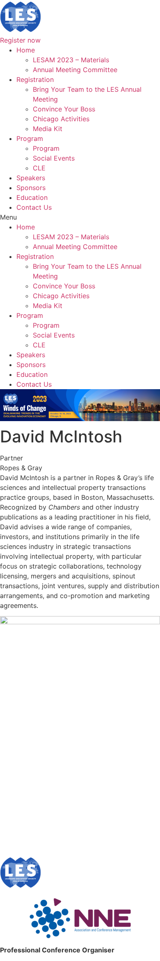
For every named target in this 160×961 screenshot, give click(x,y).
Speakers (30, 178)
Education (32, 197)
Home (25, 50)
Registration (35, 79)
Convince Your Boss (64, 109)
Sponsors (31, 188)
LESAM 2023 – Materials (71, 60)
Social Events (54, 158)
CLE (39, 168)
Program (29, 138)
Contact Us (34, 207)
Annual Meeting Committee (75, 70)
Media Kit (47, 129)
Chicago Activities (61, 119)
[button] (80, 217)
